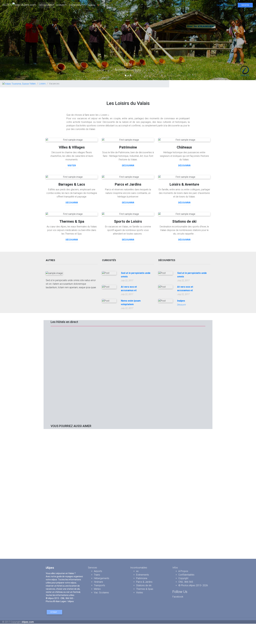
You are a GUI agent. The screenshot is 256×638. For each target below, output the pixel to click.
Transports (99, 585)
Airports (98, 571)
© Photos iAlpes (186, 585)
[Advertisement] (128, 452)
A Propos (183, 571)
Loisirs (42, 83)
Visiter (72, 165)
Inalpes (181, 300)
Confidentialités (186, 574)
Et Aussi (102, 5)
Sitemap (54, 612)
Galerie (91, 5)
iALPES (7, 5)
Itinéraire (98, 581)
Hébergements (101, 578)
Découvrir (128, 165)
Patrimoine (141, 578)
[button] (19, 40)
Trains (97, 574)
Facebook (177, 596)
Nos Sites (245, 5)
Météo (97, 589)
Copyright (183, 578)
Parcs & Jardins (144, 581)
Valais (32, 83)
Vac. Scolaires (101, 592)
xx (137, 571)
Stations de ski (143, 585)
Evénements (142, 574)
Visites (139, 592)
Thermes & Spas (144, 589)
